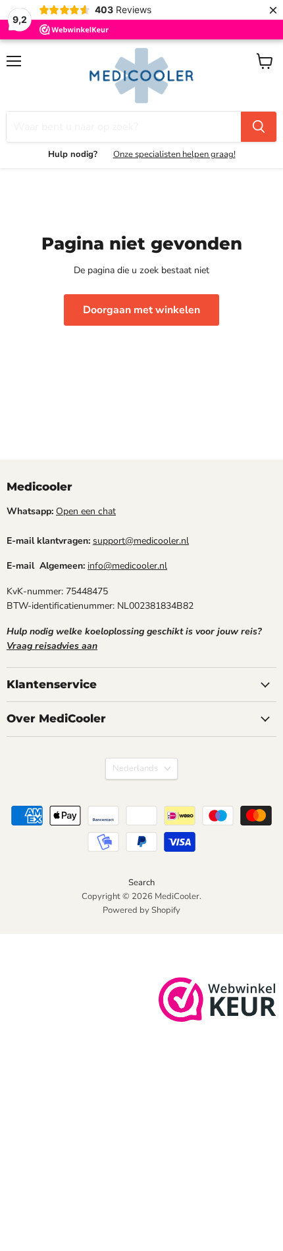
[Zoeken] (258, 127)
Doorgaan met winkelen (141, 310)
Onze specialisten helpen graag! (174, 154)
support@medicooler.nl (141, 541)
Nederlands (135, 768)
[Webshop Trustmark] (217, 1002)
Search (141, 883)
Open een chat (86, 511)
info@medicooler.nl (127, 566)
